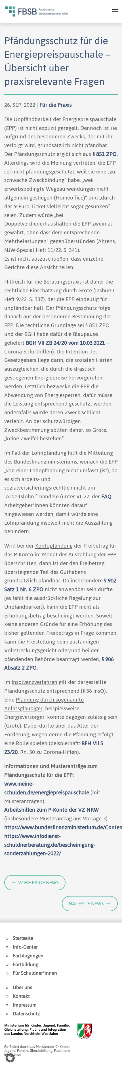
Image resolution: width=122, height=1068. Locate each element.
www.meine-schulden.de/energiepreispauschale (46, 788)
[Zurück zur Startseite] (36, 11)
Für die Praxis (55, 105)
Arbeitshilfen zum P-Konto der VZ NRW (51, 810)
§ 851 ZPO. (105, 154)
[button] (115, 11)
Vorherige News (38, 882)
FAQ (106, 496)
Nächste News (86, 903)
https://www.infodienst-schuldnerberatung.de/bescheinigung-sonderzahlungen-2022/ (49, 845)
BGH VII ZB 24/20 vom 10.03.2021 (65, 343)
